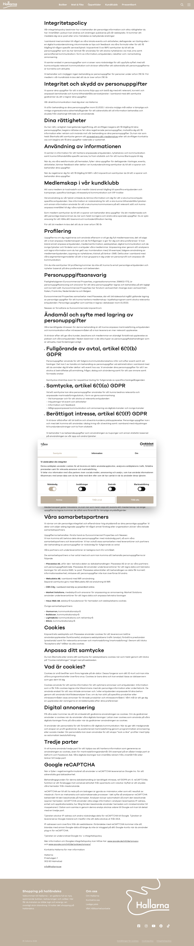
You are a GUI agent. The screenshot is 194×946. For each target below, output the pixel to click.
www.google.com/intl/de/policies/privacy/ (70, 844)
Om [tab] (136, 453)
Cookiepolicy (147, 941)
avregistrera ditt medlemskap (102, 136)
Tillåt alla (135, 500)
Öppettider (94, 4)
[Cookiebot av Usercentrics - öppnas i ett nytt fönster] (141, 445)
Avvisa (59, 500)
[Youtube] (153, 925)
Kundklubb (111, 4)
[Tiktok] (168, 925)
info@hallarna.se (52, 866)
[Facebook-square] (138, 925)
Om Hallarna (92, 895)
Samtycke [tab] (57, 453)
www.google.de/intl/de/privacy (122, 841)
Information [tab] (97, 453)
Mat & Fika (77, 4)
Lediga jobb (92, 904)
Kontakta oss (93, 900)
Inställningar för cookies (128, 941)
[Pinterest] (161, 925)
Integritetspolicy (164, 941)
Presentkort (129, 4)
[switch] (82, 489)
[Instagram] (146, 925)
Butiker (63, 4)
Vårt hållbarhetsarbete (98, 908)
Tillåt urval (97, 500)
